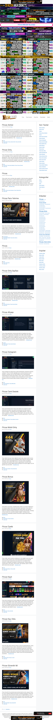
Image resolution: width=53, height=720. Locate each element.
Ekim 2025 (41, 260)
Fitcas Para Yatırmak (47, 231)
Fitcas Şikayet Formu (46, 243)
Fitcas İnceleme (29, 117)
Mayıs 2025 (41, 269)
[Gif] (26, 56)
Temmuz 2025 (42, 265)
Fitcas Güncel (41, 214)
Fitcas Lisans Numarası (10, 190)
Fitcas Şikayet (42, 117)
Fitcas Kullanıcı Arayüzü (14, 419)
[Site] (13, 42)
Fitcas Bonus (7, 477)
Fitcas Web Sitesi (12, 383)
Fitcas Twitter (48, 237)
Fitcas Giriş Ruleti (6, 702)
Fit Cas (45, 199)
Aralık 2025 (41, 256)
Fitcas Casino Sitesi (41, 209)
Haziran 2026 (42, 253)
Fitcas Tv (40, 237)
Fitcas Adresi (7, 125)
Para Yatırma (5, 236)
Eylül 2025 (41, 262)
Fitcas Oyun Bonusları (42, 230)
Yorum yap (5, 142)
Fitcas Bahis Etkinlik (6, 237)
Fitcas (23, 117)
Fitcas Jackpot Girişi (11, 141)
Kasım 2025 (41, 258)
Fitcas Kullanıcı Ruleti (42, 223)
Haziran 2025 (42, 267)
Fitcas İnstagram (9, 352)
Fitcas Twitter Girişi (17, 190)
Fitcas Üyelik (7, 526)
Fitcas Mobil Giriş (9, 427)
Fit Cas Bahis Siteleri (42, 205)
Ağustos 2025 (42, 264)
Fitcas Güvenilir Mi (10, 665)
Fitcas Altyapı (8, 312)
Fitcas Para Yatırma (10, 198)
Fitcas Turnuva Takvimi (19, 165)
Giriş (4, 140)
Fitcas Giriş (36, 117)
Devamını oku (19, 137)
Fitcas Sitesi (41, 161)
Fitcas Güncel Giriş (43, 156)
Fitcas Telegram (42, 166)
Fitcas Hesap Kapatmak (42, 219)
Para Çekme (41, 185)
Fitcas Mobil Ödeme (43, 164)
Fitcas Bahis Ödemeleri (42, 206)
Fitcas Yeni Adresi (43, 157)
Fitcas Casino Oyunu (43, 168)
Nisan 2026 (41, 255)
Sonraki (8, 709)
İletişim (48, 117)
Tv (39, 188)
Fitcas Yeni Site (10, 610)
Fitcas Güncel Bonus (6, 568)
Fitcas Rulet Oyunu (43, 170)
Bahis (4, 517)
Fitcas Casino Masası (12, 343)
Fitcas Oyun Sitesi (47, 230)
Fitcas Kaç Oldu (9, 619)
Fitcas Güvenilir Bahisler (42, 218)
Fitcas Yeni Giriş (18, 141)
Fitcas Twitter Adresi (42, 238)
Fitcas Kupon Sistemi (7, 468)
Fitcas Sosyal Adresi (13, 304)
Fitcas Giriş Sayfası (10, 271)
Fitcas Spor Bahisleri (11, 165)
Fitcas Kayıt (7, 577)
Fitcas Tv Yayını (11, 657)
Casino (4, 342)
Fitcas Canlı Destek (10, 391)
